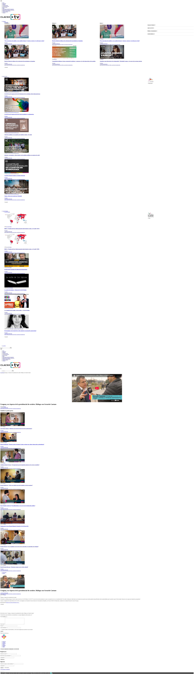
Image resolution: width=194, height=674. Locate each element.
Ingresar (2, 667)
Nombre (2, 625)
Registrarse (2, 659)
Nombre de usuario (3, 653)
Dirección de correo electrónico (5, 655)
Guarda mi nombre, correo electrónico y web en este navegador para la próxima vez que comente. (17, 629)
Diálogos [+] (54, 23)
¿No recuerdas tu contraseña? (5, 669)
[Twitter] (99, 70)
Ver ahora (6, 42)
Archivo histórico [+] (151, 33)
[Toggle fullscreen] (2, 671)
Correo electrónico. (3, 627)
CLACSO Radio (8, 226)
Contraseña (2, 657)
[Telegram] (99, 73)
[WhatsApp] (99, 72)
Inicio (1, 372)
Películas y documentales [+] (152, 30)
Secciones (4, 21)
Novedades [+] (6, 23)
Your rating (2, 616)
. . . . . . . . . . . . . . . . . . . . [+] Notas (151, 218)
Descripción (4, 572)
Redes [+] (101, 23)
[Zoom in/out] (3, 671)
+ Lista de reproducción (8, 43)
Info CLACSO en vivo (15, 112)
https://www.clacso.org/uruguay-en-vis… (12, 602)
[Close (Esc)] (0, 671)
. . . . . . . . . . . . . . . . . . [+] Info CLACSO (150, 83)
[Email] (99, 75)
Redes (7, 38)
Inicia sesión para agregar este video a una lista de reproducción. (14, 44)
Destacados (6, 22)
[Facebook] (99, 68)
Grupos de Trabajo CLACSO (18, 328)
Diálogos (7, 59)
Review (3, 573)
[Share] (1, 671)
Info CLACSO (6, 77)
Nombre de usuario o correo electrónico (7, 663)
